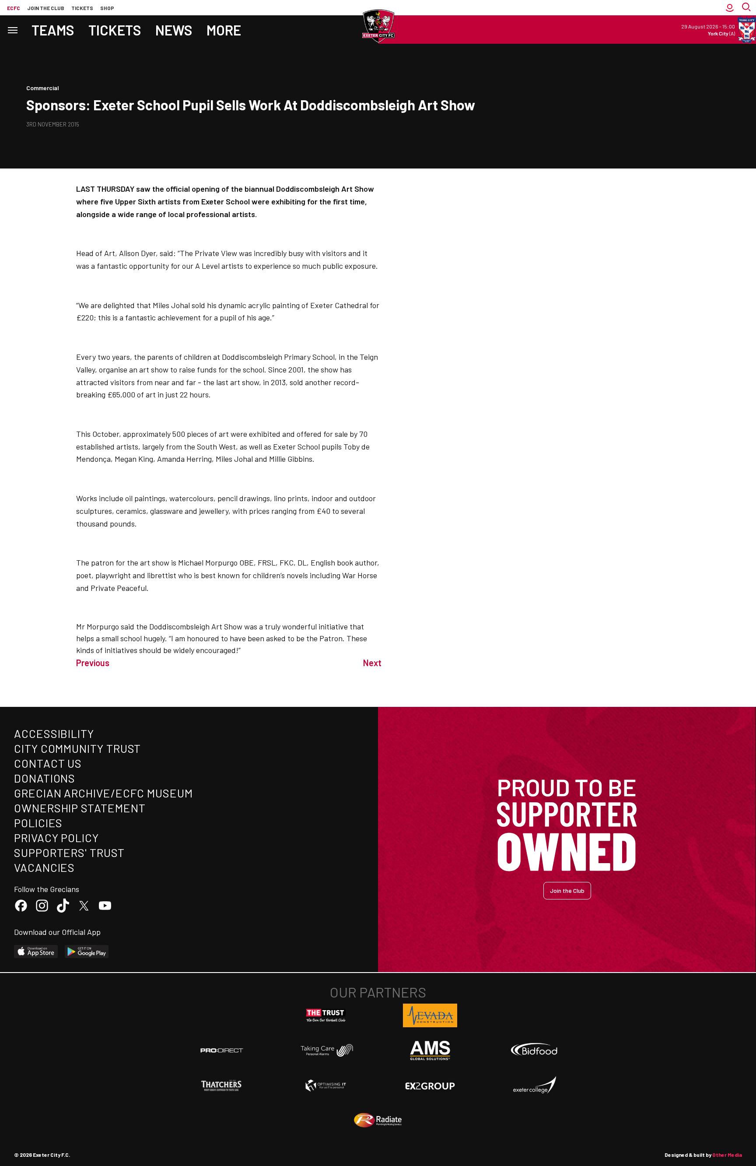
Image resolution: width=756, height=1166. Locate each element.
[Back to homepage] (378, 26)
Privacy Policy (56, 837)
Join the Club (567, 890)
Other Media (727, 1155)
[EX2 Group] (430, 1085)
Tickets (82, 8)
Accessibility (54, 733)
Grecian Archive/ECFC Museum (103, 793)
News (173, 29)
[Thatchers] (222, 1085)
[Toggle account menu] (729, 7)
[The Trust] (326, 1015)
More (223, 29)
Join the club (45, 8)
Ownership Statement (79, 808)
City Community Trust (77, 748)
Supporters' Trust (69, 852)
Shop (107, 8)
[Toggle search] (747, 7)
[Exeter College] (534, 1085)
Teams (53, 29)
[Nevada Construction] (430, 1015)
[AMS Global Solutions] (430, 1050)
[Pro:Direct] (222, 1050)
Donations (44, 778)
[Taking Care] (326, 1050)
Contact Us (48, 763)
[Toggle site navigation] (12, 29)
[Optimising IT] (326, 1085)
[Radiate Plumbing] (378, 1120)
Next (372, 662)
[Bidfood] (534, 1050)
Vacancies (44, 867)
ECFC (13, 8)
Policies (38, 822)
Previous (92, 662)
